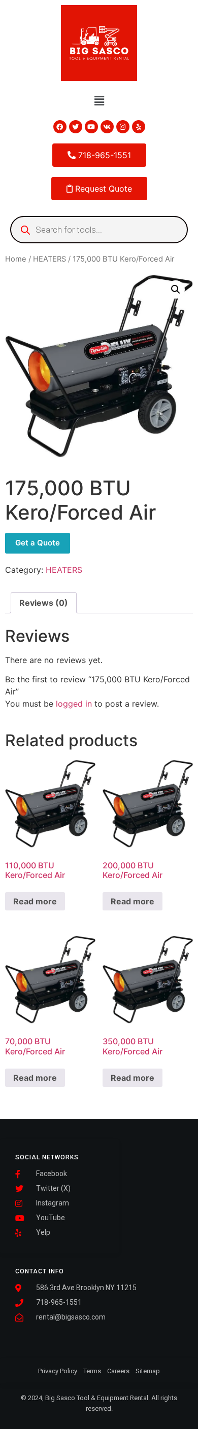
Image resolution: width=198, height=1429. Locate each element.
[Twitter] (75, 126)
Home (15, 259)
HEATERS (49, 259)
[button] (99, 100)
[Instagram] (122, 126)
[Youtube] (91, 126)
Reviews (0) (43, 603)
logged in (74, 704)
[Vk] (107, 126)
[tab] (44, 602)
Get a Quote (37, 542)
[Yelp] (138, 126)
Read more (35, 901)
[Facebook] (60, 126)
